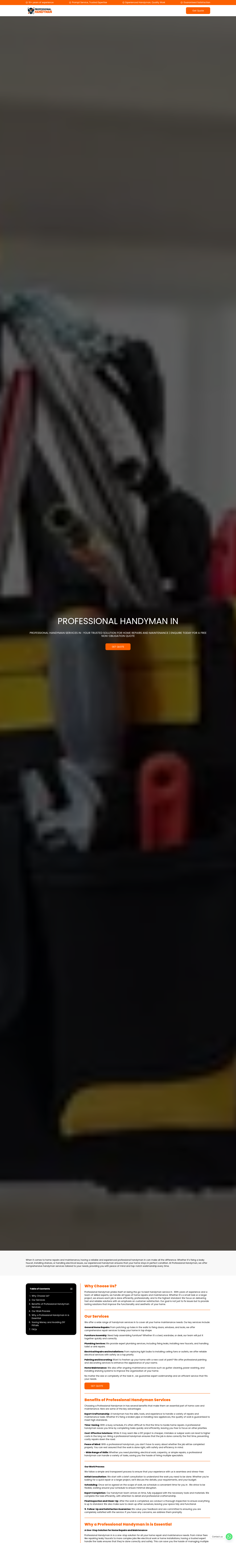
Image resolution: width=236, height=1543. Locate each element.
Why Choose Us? (40, 1295)
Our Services (38, 1299)
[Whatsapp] (229, 1536)
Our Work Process (41, 1311)
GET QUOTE (118, 646)
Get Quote (198, 10)
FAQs (34, 1329)
